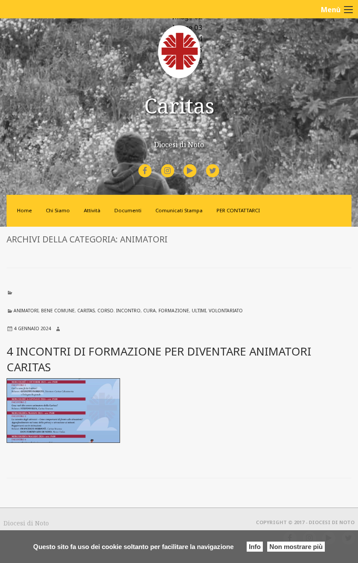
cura (149, 310)
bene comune (58, 310)
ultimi (199, 310)
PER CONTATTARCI (238, 210)
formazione (173, 310)
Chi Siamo (58, 210)
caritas (86, 310)
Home (24, 210)
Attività (92, 210)
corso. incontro (119, 310)
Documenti (127, 210)
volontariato (226, 310)
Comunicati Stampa (179, 210)
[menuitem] (146, 171)
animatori (26, 310)
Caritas (179, 105)
